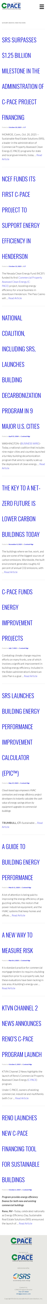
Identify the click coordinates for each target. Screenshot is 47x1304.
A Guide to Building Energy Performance (21, 862)
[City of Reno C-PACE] (11, 5)
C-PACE (32, 1079)
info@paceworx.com (23, 1294)
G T (24, 127)
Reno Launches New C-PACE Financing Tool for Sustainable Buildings (21, 1148)
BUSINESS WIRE (30, 443)
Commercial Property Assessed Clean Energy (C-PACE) (22, 281)
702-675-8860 (23, 1292)
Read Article (15, 298)
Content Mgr (25, 436)
